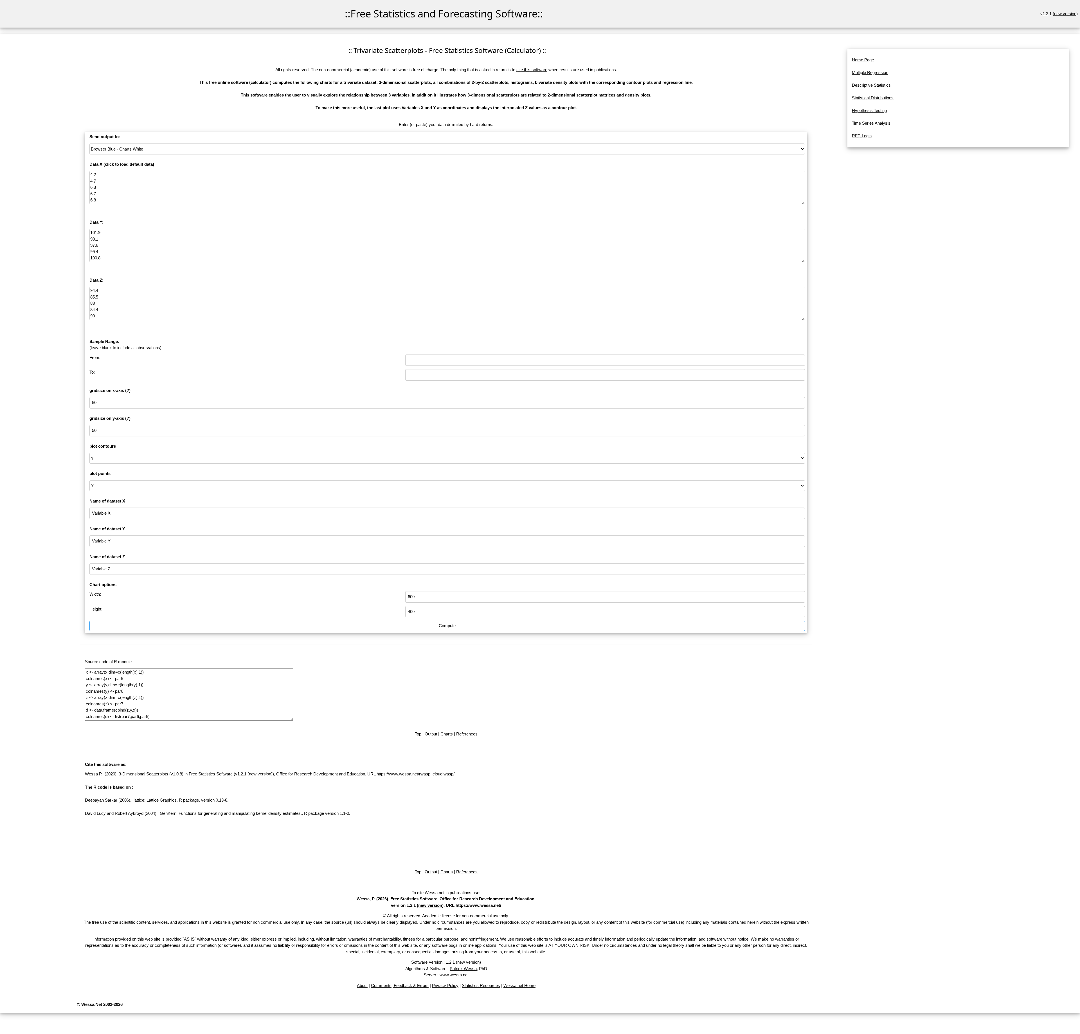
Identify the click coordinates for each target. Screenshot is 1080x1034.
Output (431, 734)
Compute (447, 625)
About (362, 985)
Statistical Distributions (873, 97)
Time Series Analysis (871, 123)
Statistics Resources (481, 985)
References (467, 734)
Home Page (863, 59)
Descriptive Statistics (871, 85)
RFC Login (862, 135)
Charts (446, 734)
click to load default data (129, 164)
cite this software (531, 69)
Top (418, 734)
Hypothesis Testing (869, 110)
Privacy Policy (445, 985)
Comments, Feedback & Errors (400, 985)
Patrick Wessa (463, 968)
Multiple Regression (870, 72)
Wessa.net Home (519, 985)
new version (1065, 13)
